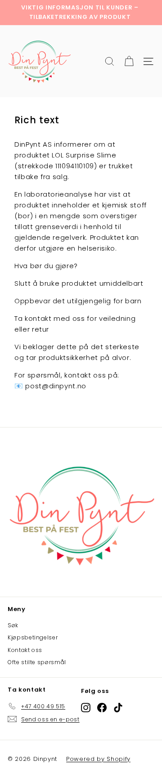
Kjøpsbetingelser (33, 637)
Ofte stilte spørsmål (37, 662)
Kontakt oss (25, 650)
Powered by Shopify (98, 759)
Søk (13, 625)
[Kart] (129, 61)
